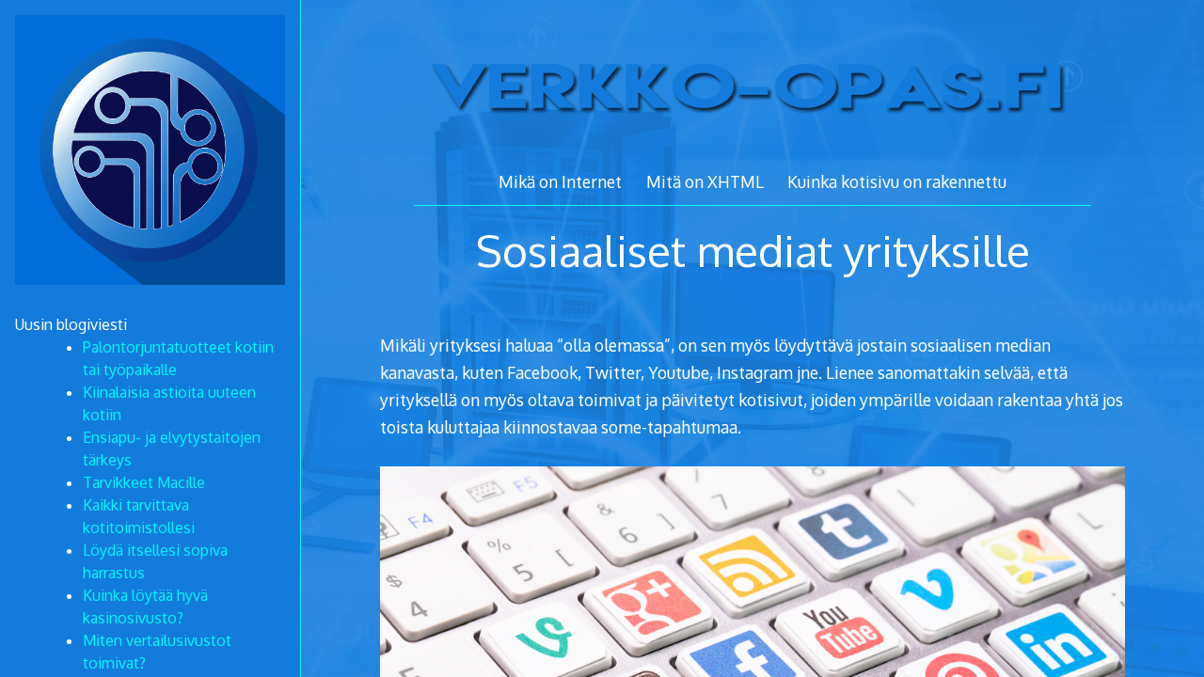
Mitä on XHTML (705, 181)
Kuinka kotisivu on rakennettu (896, 181)
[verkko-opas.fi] (752, 141)
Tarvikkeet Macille (144, 482)
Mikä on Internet (560, 181)
